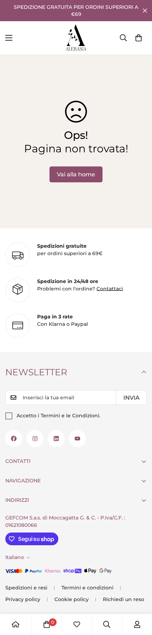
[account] (137, 624)
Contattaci (110, 289)
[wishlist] (76, 624)
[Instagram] (35, 438)
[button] (138, 38)
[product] (15, 624)
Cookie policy (71, 599)
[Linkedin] (56, 438)
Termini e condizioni (87, 587)
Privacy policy (22, 599)
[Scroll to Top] (139, 597)
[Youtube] (77, 438)
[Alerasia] (76, 37)
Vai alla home (76, 174)
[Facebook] (13, 438)
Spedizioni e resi (26, 587)
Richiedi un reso (123, 599)
